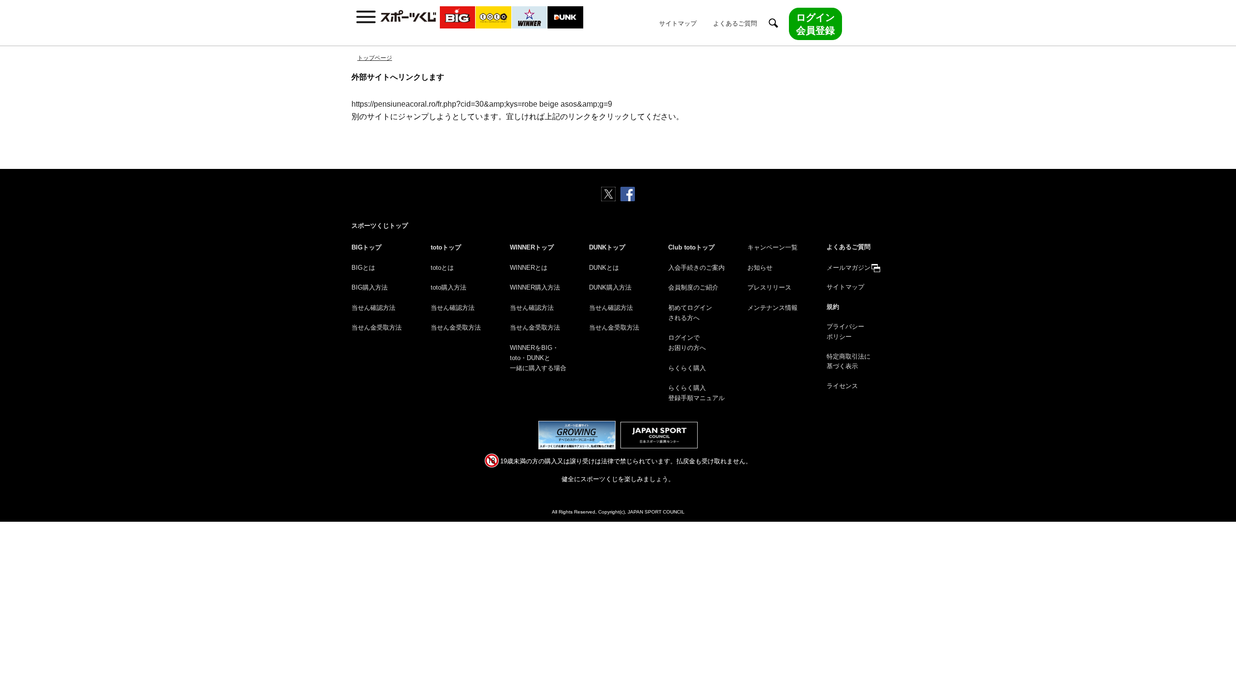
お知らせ (759, 267)
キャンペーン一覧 (772, 247)
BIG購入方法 (369, 287)
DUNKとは (604, 267)
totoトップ (446, 247)
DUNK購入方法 (610, 287)
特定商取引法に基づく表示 (849, 361)
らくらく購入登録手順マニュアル (696, 393)
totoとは (442, 267)
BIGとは (363, 267)
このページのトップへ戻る (1217, 665)
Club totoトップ (691, 247)
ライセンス (842, 385)
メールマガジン (849, 267)
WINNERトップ (532, 247)
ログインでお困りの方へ (687, 342)
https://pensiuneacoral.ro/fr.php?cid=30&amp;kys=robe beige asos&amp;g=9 (481, 104)
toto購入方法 (448, 287)
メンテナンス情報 (772, 307)
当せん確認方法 (373, 307)
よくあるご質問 (735, 23)
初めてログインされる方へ (690, 312)
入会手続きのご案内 (696, 267)
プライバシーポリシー (845, 331)
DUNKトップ (607, 247)
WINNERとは (529, 267)
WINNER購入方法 (535, 287)
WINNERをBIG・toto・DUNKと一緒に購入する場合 (538, 358)
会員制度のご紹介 (693, 287)
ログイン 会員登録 (815, 24)
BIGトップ (366, 247)
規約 (833, 306)
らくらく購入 (687, 368)
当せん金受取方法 (376, 327)
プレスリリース (769, 287)
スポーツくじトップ (379, 225)
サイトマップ (678, 23)
